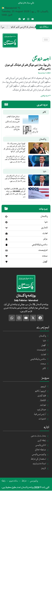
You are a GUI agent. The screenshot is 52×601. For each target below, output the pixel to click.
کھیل (45, 261)
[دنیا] (6, 222)
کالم (44, 112)
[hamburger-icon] (46, 40)
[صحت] (6, 256)
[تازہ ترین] (6, 228)
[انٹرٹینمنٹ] (6, 250)
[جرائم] (6, 239)
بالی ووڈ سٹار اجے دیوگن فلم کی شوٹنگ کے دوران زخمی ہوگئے (28, 67)
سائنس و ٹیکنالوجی (40, 244)
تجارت (45, 233)
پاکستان (42, 139)
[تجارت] (6, 233)
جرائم (45, 239)
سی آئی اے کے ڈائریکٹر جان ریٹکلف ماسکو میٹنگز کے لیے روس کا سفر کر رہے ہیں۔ (15, 159)
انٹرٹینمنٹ (43, 250)
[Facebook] (19, 19)
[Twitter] (24, 19)
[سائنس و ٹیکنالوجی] (6, 245)
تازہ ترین (44, 227)
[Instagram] (28, 19)
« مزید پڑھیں (46, 95)
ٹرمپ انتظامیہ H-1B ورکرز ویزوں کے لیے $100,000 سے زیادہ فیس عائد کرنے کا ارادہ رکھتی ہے (14, 192)
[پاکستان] (6, 217)
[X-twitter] (33, 318)
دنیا (44, 171)
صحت (45, 256)
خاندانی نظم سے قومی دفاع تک (12, 128)
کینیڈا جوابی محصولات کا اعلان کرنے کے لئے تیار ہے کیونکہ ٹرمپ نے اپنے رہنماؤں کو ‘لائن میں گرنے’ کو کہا (14, 147)
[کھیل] (6, 262)
